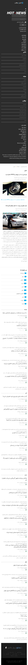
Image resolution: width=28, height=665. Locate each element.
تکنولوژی (24, 58)
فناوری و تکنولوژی (19, 293)
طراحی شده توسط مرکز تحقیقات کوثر (14, 662)
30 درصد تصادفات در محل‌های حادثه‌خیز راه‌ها (15, 313)
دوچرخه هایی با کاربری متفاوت (19, 578)
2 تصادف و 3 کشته (22, 325)
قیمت (23, 303)
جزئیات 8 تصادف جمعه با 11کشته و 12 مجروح (15, 338)
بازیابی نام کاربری (23, 29)
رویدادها (22, 273)
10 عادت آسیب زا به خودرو (19, 433)
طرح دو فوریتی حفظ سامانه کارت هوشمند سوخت (14, 505)
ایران (22, 283)
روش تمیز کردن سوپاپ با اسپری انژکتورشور (15, 409)
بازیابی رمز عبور (23, 31)
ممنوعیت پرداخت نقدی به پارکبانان (18, 492)
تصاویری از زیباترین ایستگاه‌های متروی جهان (15, 590)
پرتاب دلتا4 (24, 616)
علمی (23, 297)
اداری (23, 286)
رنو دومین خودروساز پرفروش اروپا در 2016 (15, 628)
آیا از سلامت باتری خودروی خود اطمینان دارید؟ (15, 396)
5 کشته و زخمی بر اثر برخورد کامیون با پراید (15, 363)
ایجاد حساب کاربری (22, 27)
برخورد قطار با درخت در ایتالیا (19, 351)
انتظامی (22, 280)
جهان (22, 290)
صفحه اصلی (24, 35)
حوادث (22, 300)
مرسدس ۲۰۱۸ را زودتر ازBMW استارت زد (16, 174)
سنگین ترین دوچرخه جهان (20, 565)
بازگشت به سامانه (22, 152)
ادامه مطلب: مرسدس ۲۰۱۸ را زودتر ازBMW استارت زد (14, 199)
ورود (23, 24)
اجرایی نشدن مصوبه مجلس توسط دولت (16, 532)
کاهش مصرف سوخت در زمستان (18, 445)
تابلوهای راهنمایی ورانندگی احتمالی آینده (16, 603)
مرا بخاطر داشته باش (21, 22)
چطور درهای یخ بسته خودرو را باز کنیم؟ (16, 420)
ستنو (23, 276)
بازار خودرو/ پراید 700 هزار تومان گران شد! (16, 205)
